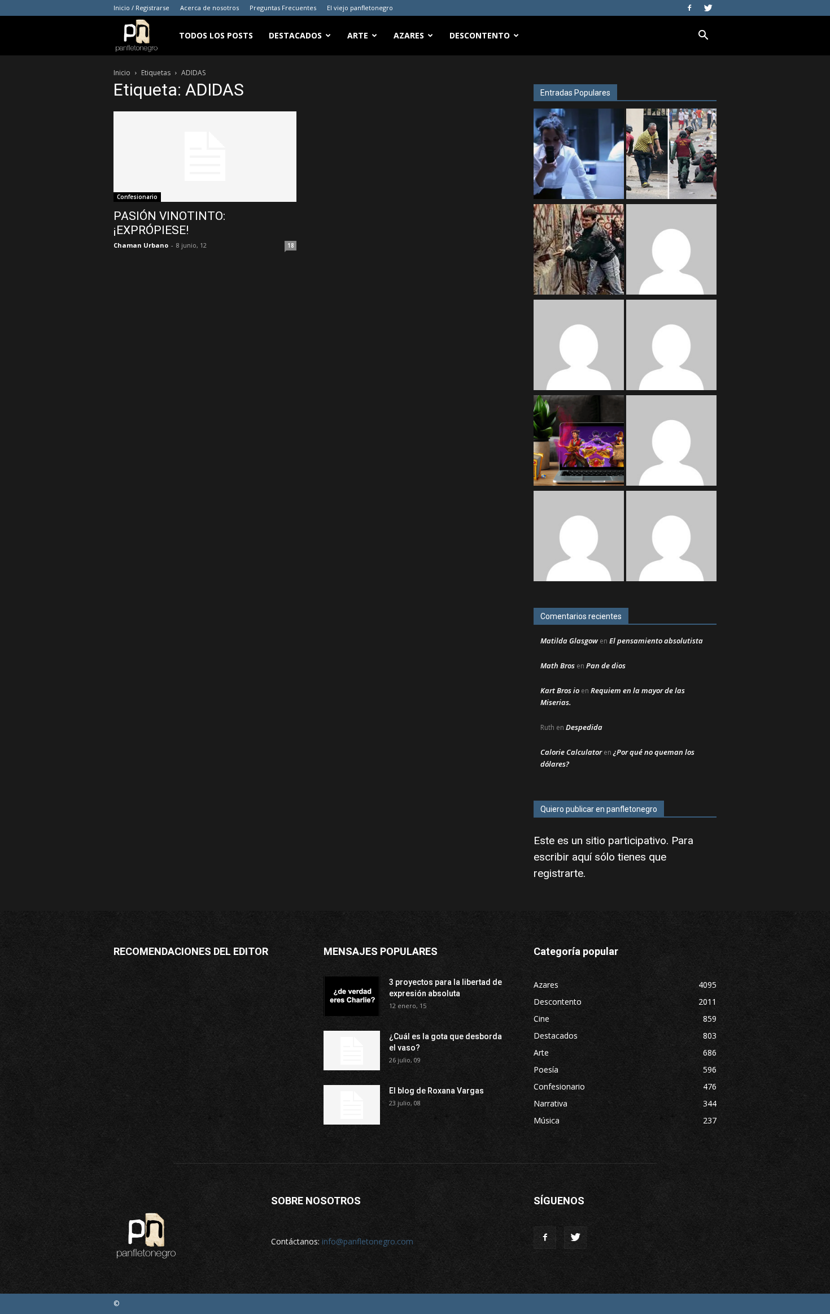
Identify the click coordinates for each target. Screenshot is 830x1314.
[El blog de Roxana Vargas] (352, 1105)
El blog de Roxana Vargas (436, 1090)
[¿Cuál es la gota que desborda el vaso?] (352, 1050)
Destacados (295, 35)
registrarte (558, 873)
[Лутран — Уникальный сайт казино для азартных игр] (671, 537)
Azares (409, 35)
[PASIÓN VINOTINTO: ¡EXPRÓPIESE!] (204, 156)
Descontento (479, 35)
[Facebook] (689, 8)
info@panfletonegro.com (367, 1241)
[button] (703, 36)
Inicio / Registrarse (141, 7)
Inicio (121, 72)
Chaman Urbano (140, 245)
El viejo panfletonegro (360, 7)
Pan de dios (606, 665)
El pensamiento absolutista (656, 641)
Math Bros (557, 665)
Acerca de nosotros (209, 7)
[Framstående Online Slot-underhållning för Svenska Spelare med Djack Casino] (671, 442)
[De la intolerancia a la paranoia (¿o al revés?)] (579, 250)
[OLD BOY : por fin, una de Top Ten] (579, 537)
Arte (357, 35)
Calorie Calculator (571, 752)
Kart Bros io (559, 690)
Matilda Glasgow (569, 641)
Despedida (584, 727)
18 (290, 245)
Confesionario (137, 197)
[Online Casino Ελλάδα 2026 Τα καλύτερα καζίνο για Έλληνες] (579, 346)
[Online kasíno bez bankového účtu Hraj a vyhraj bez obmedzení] (579, 442)
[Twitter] (708, 8)
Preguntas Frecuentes (283, 7)
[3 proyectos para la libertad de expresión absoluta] (352, 996)
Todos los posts (216, 35)
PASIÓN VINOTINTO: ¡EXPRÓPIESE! (169, 223)
